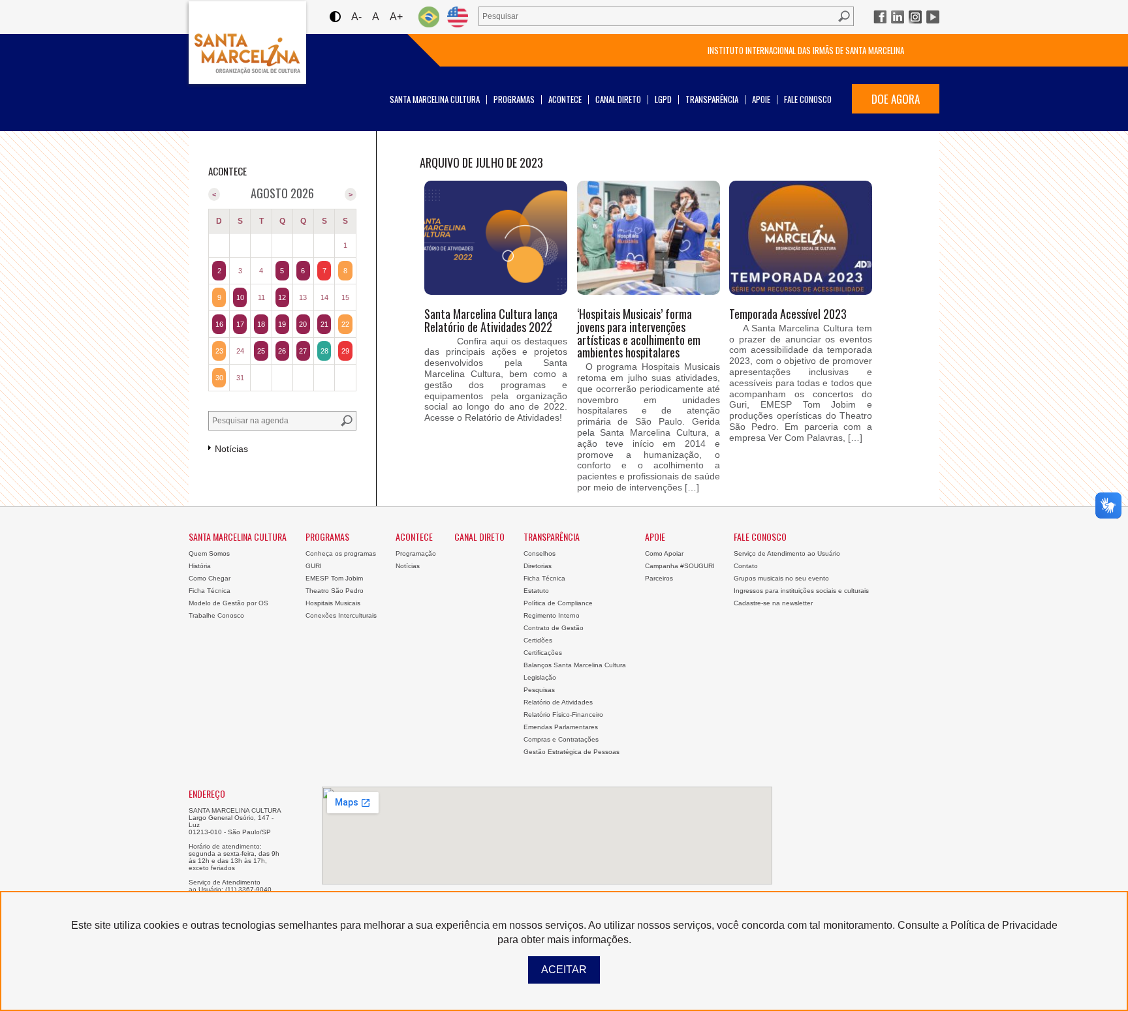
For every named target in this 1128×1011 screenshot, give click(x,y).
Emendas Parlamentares (561, 727)
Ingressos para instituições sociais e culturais (801, 590)
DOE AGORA (895, 99)
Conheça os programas (341, 553)
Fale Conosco (808, 99)
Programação (416, 553)
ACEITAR (564, 969)
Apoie (761, 99)
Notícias (408, 565)
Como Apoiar (664, 553)
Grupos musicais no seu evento (781, 578)
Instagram (915, 16)
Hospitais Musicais (333, 603)
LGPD (663, 99)
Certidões (538, 640)
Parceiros (659, 578)
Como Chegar (209, 578)
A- (356, 16)
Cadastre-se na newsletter (773, 603)
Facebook (879, 16)
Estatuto (536, 590)
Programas (514, 99)
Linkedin (897, 16)
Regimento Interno (552, 615)
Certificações (543, 652)
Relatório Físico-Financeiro (563, 714)
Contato (746, 565)
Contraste (334, 16)
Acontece (565, 99)
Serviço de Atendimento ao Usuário (787, 553)
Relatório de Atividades (558, 702)
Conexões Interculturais (341, 615)
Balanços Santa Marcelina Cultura (575, 665)
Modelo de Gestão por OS (228, 603)
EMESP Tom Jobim (334, 578)
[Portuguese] (428, 16)
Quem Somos (209, 553)
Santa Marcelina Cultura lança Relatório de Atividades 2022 (490, 320)
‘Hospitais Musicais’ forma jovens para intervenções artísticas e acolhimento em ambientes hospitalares (638, 333)
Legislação (540, 677)
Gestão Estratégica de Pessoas (571, 751)
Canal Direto (618, 99)
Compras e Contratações (561, 739)
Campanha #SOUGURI (680, 565)
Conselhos (540, 553)
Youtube (932, 16)
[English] (457, 16)
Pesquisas (539, 689)
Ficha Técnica (209, 590)
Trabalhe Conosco (216, 615)
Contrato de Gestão (554, 627)
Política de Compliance (558, 603)
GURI (314, 565)
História (200, 565)
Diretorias (538, 565)
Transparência (711, 99)
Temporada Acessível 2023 (788, 313)
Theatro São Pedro (335, 590)
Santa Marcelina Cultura (247, 42)
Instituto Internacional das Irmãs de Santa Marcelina (806, 50)
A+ (396, 16)
